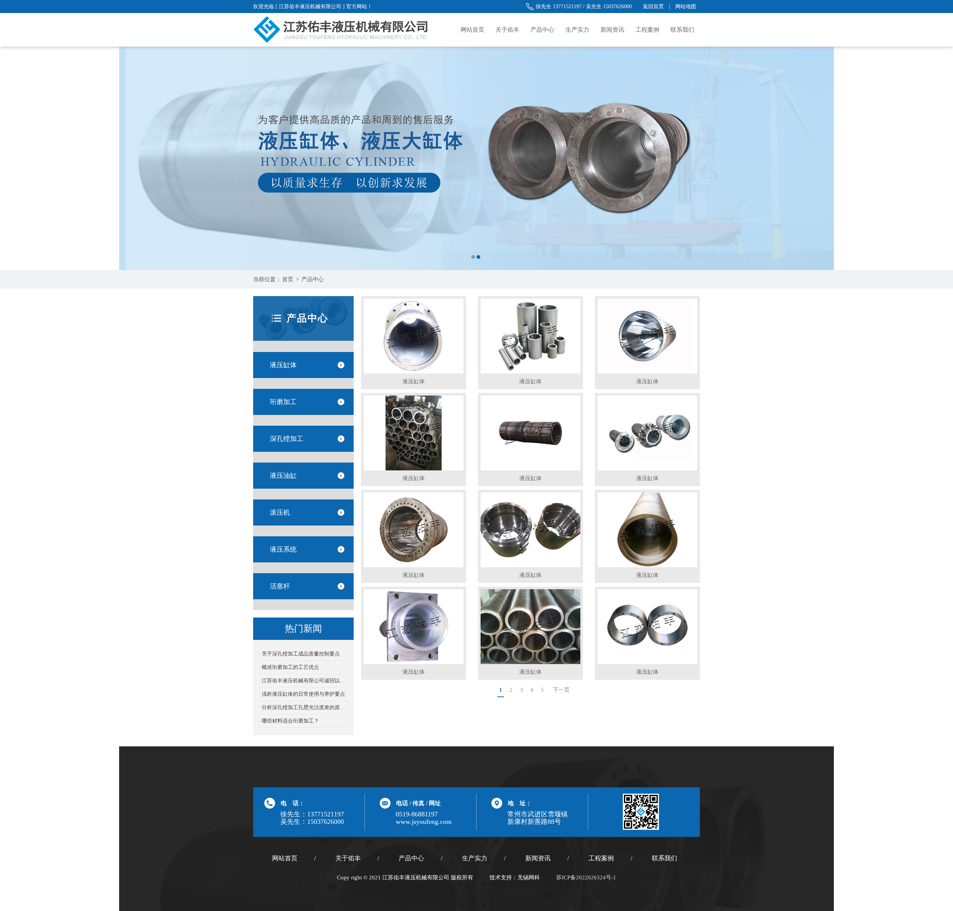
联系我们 (682, 29)
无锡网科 (528, 877)
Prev (13, 158)
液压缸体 (283, 365)
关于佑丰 (507, 29)
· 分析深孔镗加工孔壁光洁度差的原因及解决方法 (303, 707)
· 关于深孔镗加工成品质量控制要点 (299, 654)
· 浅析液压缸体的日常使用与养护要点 (301, 694)
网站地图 (685, 6)
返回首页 (653, 6)
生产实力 (577, 29)
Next (940, 158)
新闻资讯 (612, 29)
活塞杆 (280, 586)
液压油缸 (283, 475)
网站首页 (472, 29)
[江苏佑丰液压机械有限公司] (476, 158)
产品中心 (542, 29)
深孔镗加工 (286, 438)
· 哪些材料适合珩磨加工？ (288, 721)
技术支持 (501, 877)
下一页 (561, 690)
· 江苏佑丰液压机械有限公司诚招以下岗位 (303, 680)
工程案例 (647, 29)
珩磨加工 (283, 402)
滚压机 (280, 512)
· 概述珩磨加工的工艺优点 (288, 667)
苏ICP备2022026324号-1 (586, 877)
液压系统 (283, 549)
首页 (287, 279)
